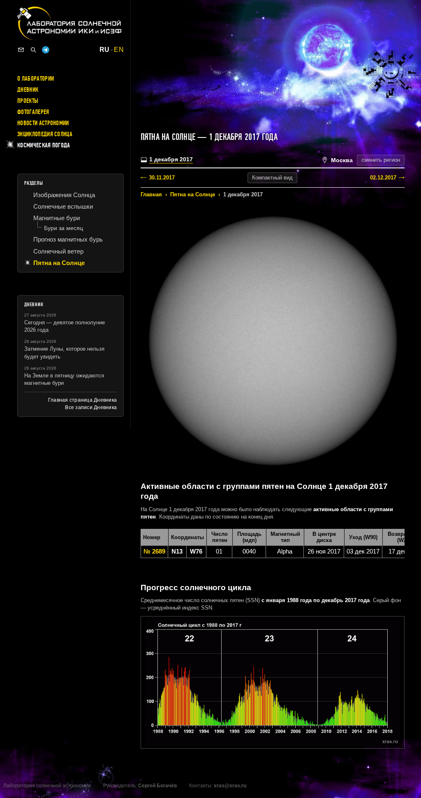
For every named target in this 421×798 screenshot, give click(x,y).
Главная (151, 194)
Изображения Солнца (64, 194)
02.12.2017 (383, 177)
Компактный (272, 177)
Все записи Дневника (91, 407)
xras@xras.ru (230, 786)
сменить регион (380, 160)
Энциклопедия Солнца (44, 134)
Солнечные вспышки (63, 206)
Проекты (27, 101)
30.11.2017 (162, 177)
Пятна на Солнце (192, 194)
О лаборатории (35, 78)
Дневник (27, 90)
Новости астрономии (43, 123)
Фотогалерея (33, 112)
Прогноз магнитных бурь (68, 239)
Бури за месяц (63, 228)
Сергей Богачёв (157, 786)
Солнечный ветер (58, 251)
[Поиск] (33, 50)
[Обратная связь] (21, 50)
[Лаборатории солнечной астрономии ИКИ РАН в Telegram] (45, 50)
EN (119, 50)
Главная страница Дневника (82, 400)
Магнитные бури (56, 217)
